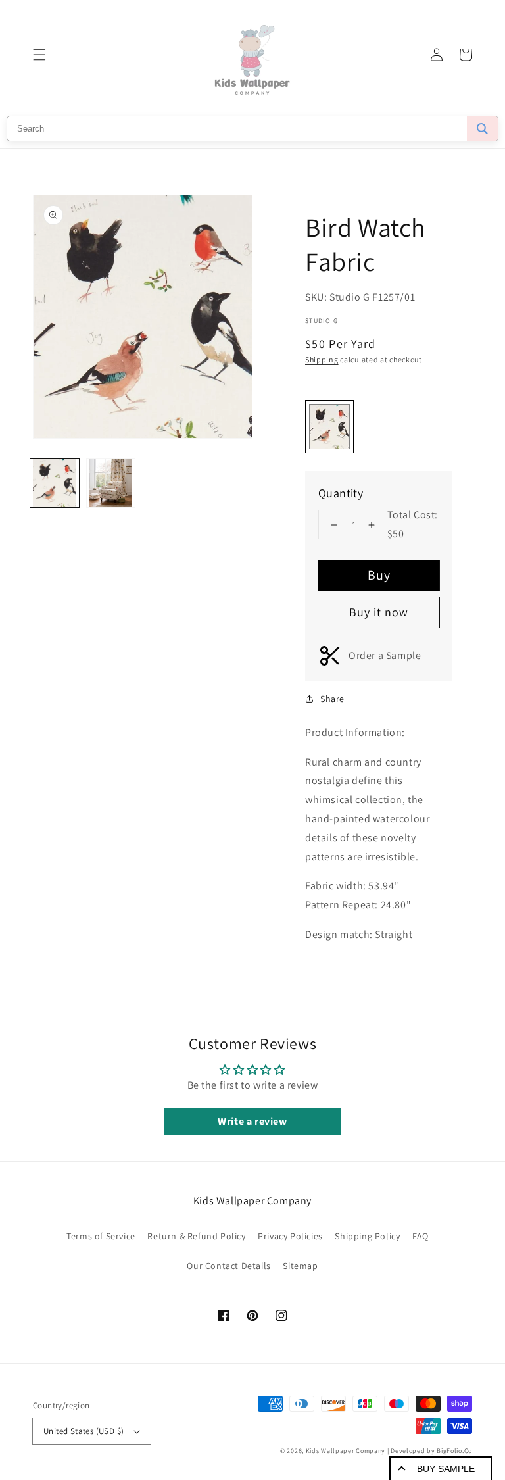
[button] (39, 54)
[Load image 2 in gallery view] (111, 483)
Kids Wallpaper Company (345, 1450)
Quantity (340, 493)
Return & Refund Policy (196, 1236)
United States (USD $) (83, 1431)
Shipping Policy (367, 1236)
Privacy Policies (290, 1236)
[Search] (482, 128)
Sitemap (300, 1265)
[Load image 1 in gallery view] (55, 483)
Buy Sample (446, 1469)
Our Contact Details (228, 1265)
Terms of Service (100, 1236)
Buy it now (378, 612)
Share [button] (332, 698)
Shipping (322, 359)
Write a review (252, 1121)
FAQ (420, 1236)
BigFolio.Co (454, 1450)
